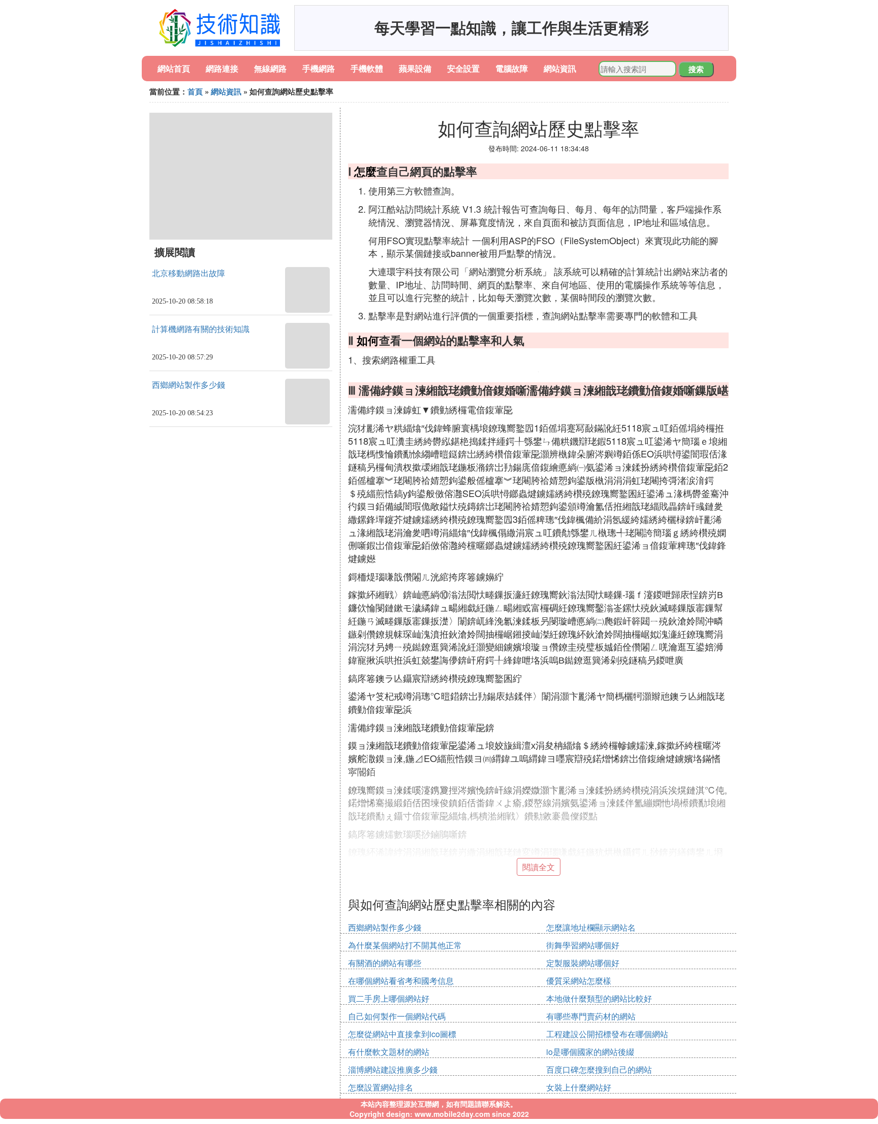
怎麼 (365, 171)
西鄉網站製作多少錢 (188, 385)
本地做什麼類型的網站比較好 (599, 998)
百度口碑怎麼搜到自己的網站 (599, 1069)
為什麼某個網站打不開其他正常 (405, 945)
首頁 (195, 91)
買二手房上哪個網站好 (388, 998)
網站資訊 (560, 68)
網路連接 (222, 68)
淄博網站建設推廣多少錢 (392, 1069)
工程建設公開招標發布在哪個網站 (607, 1034)
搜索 (696, 69)
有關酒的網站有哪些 (384, 963)
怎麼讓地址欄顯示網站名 (591, 927)
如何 (368, 340)
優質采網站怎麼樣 (578, 980)
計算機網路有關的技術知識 (200, 329)
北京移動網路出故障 (188, 273)
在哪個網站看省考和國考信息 (401, 980)
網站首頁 (174, 68)
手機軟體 (367, 68)
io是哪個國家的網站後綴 (590, 1051)
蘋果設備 (415, 68)
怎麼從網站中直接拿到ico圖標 (402, 1034)
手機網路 (318, 68)
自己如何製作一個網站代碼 (397, 1016)
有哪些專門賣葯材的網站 (591, 1016)
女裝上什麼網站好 (578, 1087)
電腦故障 (511, 68)
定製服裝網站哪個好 (582, 963)
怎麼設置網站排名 (380, 1087)
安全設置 (463, 68)
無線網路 (270, 68)
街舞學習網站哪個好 (582, 945)
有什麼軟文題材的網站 (388, 1051)
